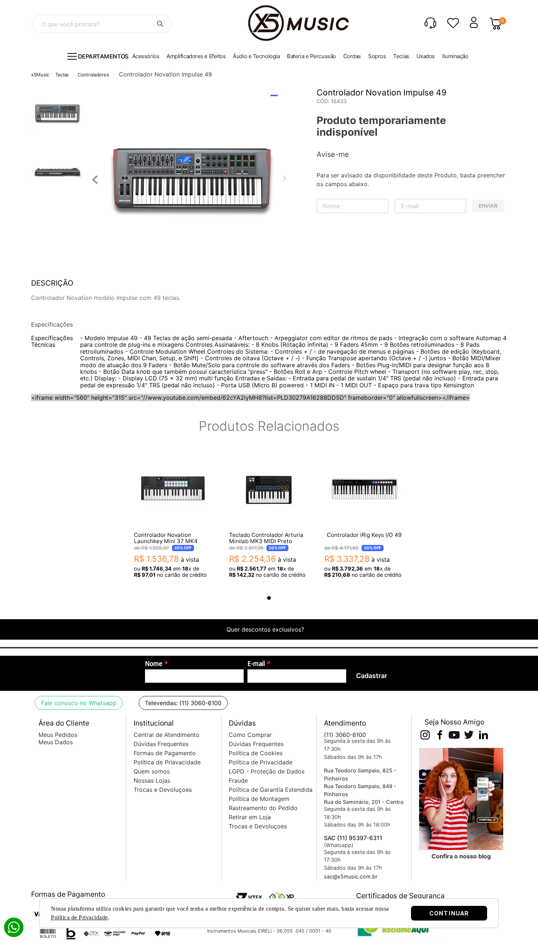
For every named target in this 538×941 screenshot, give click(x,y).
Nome (153, 663)
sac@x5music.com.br (350, 876)
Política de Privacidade (79, 917)
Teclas (62, 75)
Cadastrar (371, 676)
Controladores (93, 75)
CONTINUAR (449, 913)
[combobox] (102, 24)
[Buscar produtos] (160, 23)
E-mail (256, 663)
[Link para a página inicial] (40, 75)
